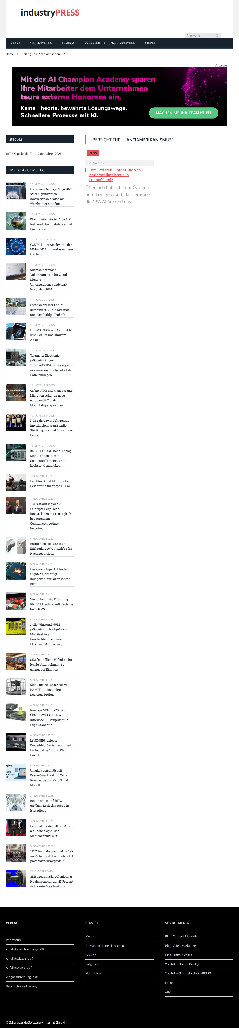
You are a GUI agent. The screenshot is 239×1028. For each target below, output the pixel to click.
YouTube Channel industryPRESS (188, 973)
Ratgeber (91, 964)
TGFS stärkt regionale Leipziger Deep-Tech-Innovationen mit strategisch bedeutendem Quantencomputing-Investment (50, 516)
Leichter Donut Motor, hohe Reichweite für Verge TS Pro (50, 483)
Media (150, 43)
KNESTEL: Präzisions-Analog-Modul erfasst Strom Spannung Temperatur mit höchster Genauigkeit (51, 458)
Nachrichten (41, 43)
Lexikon (68, 43)
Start (15, 43)
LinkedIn (171, 983)
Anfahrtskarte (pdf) (19, 967)
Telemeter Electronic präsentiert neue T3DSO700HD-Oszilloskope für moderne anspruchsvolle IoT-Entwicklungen (52, 365)
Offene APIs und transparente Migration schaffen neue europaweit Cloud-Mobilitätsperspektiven (51, 397)
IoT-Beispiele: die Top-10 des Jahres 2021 (33, 154)
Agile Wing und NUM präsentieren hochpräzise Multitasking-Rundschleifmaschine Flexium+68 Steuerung (48, 634)
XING (168, 992)
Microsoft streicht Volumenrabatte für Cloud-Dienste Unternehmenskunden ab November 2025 (49, 279)
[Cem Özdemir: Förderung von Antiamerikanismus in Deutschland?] (119, 155)
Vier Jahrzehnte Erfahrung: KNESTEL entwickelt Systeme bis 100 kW (51, 604)
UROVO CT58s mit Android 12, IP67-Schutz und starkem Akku (51, 335)
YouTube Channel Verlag (182, 964)
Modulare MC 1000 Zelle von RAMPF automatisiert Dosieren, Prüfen (49, 690)
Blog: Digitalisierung (178, 955)
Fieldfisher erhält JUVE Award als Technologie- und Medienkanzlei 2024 (52, 831)
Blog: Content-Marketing (182, 936)
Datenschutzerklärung (21, 986)
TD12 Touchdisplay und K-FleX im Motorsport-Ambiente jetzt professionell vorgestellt (51, 856)
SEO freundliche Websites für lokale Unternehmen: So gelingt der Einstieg (51, 664)
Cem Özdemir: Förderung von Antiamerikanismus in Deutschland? (115, 174)
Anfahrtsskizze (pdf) (19, 958)
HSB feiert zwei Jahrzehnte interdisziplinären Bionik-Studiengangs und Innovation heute (51, 427)
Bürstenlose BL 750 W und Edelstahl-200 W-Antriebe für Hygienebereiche (51, 549)
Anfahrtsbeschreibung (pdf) (25, 949)
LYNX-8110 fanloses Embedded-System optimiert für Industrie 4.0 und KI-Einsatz (50, 747)
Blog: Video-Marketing (180, 946)
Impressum (14, 940)
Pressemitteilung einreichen (110, 43)
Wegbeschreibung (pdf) (22, 977)
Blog (93, 153)
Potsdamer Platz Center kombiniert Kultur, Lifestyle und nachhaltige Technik (50, 310)
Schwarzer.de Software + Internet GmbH (37, 1022)
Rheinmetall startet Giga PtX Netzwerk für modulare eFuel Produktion (51, 224)
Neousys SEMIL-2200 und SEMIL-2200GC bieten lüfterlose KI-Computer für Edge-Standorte (49, 717)
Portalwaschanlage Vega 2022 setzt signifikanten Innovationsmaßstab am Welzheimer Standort (51, 196)
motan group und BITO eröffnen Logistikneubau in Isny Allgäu (49, 805)
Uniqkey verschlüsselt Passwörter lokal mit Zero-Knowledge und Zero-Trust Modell (49, 777)
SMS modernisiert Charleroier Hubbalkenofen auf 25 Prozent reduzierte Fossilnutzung (51, 881)
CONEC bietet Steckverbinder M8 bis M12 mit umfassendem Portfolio (51, 249)
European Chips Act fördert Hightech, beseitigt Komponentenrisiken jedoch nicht (50, 576)
